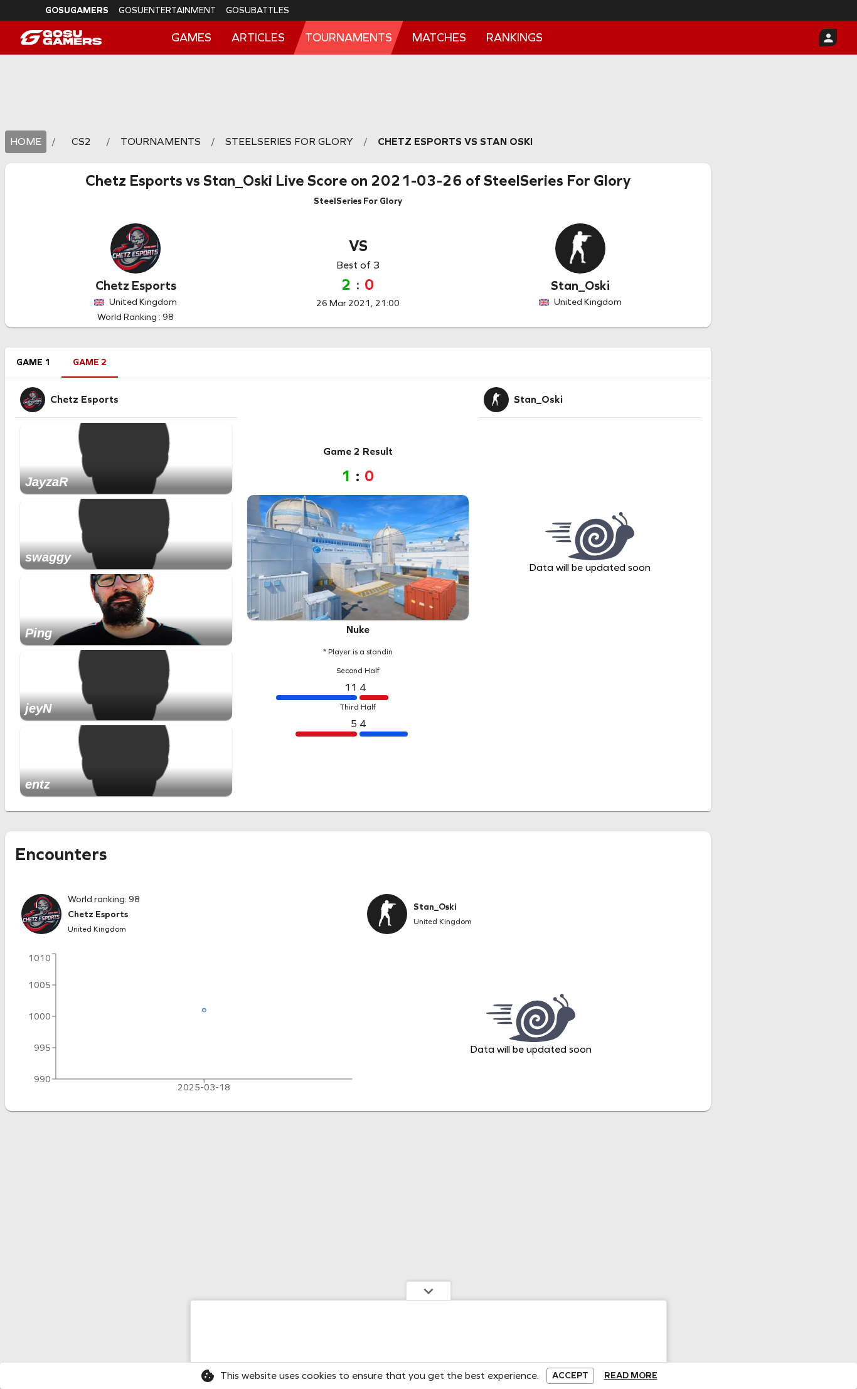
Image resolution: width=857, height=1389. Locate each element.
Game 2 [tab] (90, 362)
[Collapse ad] (428, 1290)
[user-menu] (828, 37)
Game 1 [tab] (33, 362)
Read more (630, 1376)
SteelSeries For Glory (557, 180)
